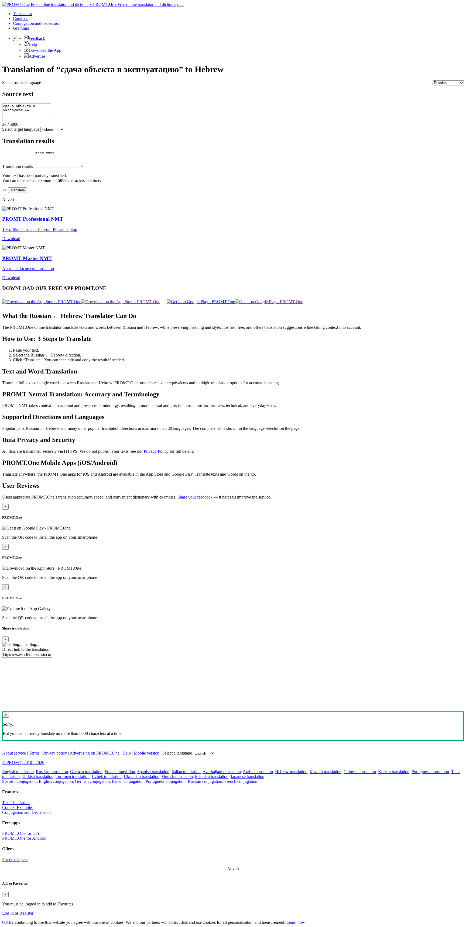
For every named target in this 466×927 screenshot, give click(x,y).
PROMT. (135, 4)
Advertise (37, 56)
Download (11, 238)
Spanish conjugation (19, 781)
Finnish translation (177, 776)
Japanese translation (247, 776)
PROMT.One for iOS (20, 833)
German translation (86, 771)
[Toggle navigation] (182, 6)
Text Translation (16, 802)
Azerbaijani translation (222, 771)
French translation (120, 771)
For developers (15, 859)
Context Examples (17, 807)
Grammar (21, 28)
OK (5, 922)
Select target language (20, 129)
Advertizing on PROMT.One (94, 753)
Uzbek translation (107, 776)
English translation (18, 771)
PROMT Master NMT (27, 258)
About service (14, 753)
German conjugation (92, 781)
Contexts (20, 18)
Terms (34, 753)
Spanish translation (153, 771)
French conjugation (240, 781)
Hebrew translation (291, 771)
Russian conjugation (205, 781)
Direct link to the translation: (26, 649)
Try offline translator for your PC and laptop (39, 229)
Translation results (17, 166)
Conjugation (36, 23)
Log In (8, 913)
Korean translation (393, 771)
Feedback (37, 38)
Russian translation (52, 771)
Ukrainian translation (141, 776)
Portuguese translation (430, 771)
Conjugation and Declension (26, 812)
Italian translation (186, 771)
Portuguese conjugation (166, 781)
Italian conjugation (127, 781)
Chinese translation (360, 771)
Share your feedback (195, 497)
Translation (22, 13)
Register (26, 913)
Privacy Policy (156, 451)
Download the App (45, 50)
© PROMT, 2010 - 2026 (23, 762)
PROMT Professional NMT (32, 219)
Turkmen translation (73, 776)
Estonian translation (211, 776)
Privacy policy (54, 753)
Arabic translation (258, 771)
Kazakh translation (325, 771)
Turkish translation (37, 776)
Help (33, 44)
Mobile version (146, 753)
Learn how (295, 922)
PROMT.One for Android (24, 838)
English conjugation (56, 781)
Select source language (21, 82)
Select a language (177, 753)
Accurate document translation (28, 268)
